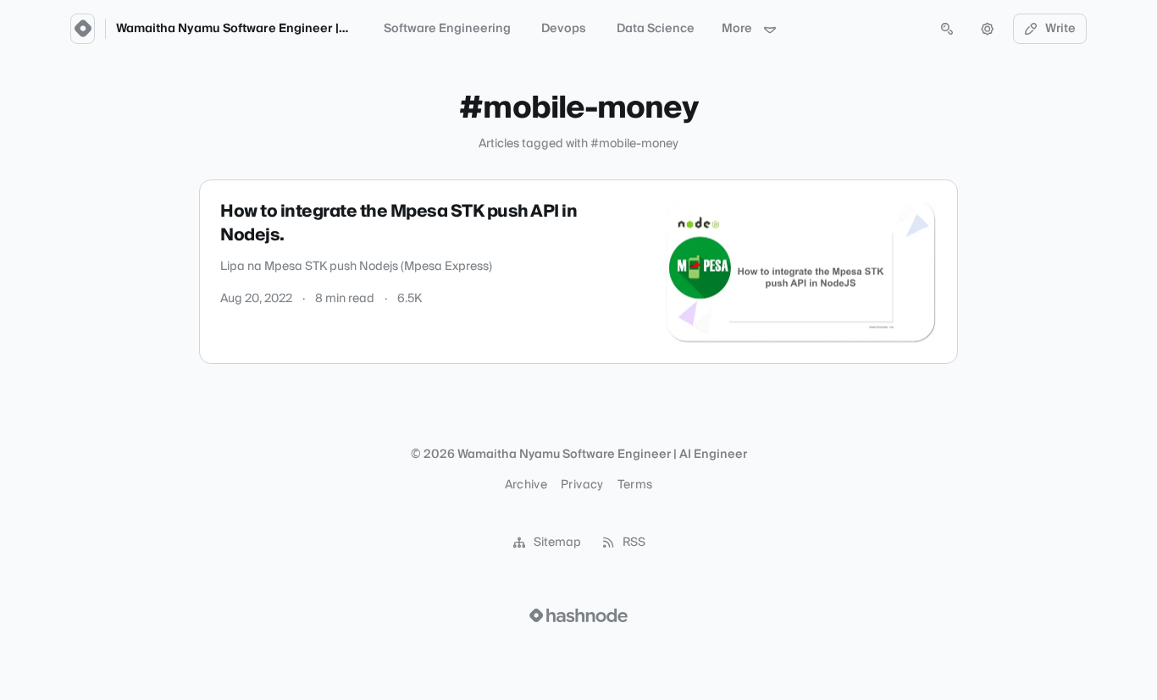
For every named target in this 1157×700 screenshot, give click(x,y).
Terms (635, 485)
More (737, 29)
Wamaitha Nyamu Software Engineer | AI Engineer (263, 29)
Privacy (582, 485)
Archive (526, 485)
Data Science (656, 29)
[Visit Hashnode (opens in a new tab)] (578, 615)
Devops (563, 29)
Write (1060, 29)
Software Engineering (447, 29)
